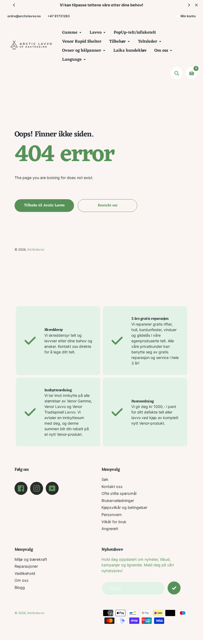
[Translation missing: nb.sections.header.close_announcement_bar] (196, 5)
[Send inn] (174, 587)
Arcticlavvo (35, 249)
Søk (105, 479)
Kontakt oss (112, 486)
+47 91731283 (59, 16)
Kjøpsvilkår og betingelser (124, 507)
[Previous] (14, 5)
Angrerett (110, 528)
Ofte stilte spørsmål (119, 493)
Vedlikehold (25, 573)
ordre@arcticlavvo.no (24, 16)
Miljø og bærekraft (31, 559)
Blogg (20, 587)
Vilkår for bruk (114, 521)
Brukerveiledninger (118, 500)
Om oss (22, 580)
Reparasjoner (26, 566)
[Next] (188, 5)
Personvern (112, 514)
